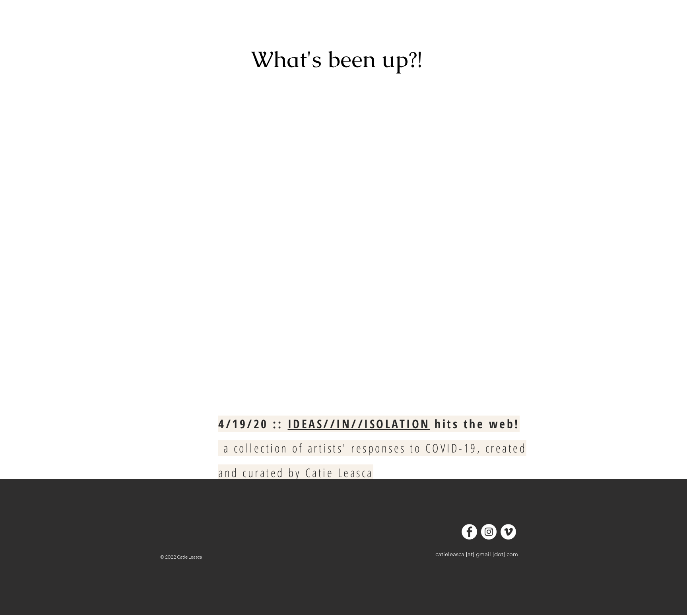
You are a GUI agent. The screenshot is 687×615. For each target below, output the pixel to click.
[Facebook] (469, 532)
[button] (192, 21)
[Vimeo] (508, 532)
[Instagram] (489, 532)
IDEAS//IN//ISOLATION (359, 424)
